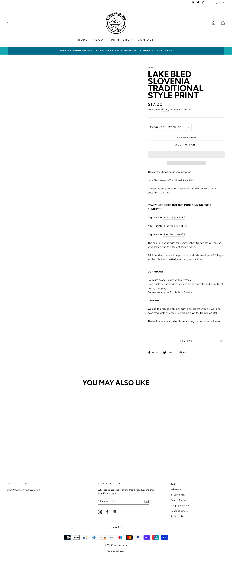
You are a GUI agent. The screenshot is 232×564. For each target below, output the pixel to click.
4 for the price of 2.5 (175, 225)
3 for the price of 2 (174, 217)
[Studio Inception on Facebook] (107, 512)
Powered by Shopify (116, 551)
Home (83, 39)
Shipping (165, 109)
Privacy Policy (178, 494)
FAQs (173, 484)
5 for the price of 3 (174, 234)
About (99, 39)
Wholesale (176, 489)
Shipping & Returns (180, 505)
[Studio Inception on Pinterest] (114, 512)
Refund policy (177, 516)
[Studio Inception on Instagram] (100, 512)
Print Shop (121, 39)
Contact (146, 39)
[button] (186, 154)
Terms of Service (179, 500)
